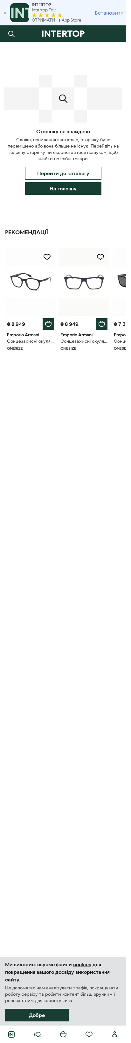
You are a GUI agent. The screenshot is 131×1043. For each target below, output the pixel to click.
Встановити (109, 12)
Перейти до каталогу (63, 173)
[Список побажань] (89, 1034)
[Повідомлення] (114, 33)
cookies (82, 964)
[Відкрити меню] (37, 1034)
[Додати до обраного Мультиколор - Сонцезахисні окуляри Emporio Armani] (47, 257)
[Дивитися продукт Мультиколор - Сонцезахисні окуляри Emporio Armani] (30, 282)
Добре (37, 1015)
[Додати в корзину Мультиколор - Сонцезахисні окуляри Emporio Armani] (48, 324)
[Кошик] (63, 1034)
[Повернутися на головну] (63, 33)
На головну (63, 188)
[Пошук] (11, 33)
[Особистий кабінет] (114, 1034)
